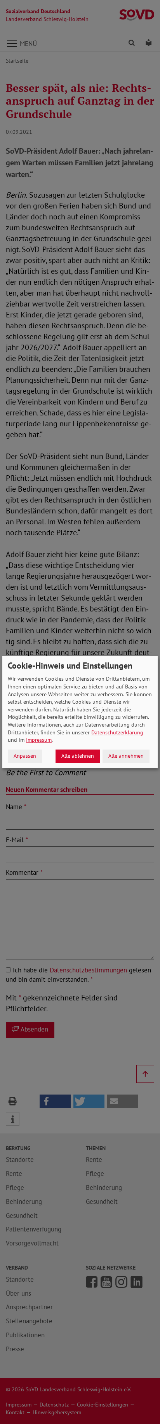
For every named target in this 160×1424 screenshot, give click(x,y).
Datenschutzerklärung (117, 732)
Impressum (39, 739)
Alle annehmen (126, 755)
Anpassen (25, 755)
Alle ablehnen (77, 755)
